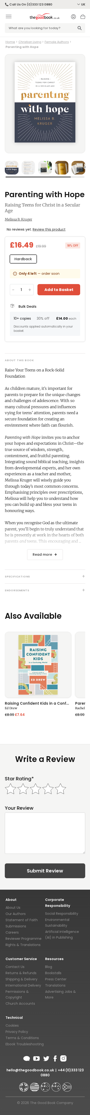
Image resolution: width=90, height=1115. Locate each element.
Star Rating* (19, 778)
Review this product (49, 229)
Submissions (16, 926)
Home (10, 42)
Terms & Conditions (22, 1038)
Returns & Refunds (21, 973)
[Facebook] (55, 1057)
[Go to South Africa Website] (67, 1085)
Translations (55, 985)
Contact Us (15, 966)
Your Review (19, 808)
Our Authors (16, 913)
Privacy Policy (17, 1031)
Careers (12, 932)
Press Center (55, 979)
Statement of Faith (22, 920)
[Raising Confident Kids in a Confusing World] (38, 665)
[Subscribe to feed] (26, 1057)
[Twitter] (46, 1057)
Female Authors (57, 42)
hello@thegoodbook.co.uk (30, 1070)
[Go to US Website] (35, 1085)
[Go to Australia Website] (46, 1085)
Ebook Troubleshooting (25, 1044)
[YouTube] (36, 1057)
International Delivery (23, 985)
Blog (48, 966)
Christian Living (29, 42)
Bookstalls (53, 973)
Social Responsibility (61, 913)
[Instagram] (63, 1057)
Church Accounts (20, 1003)
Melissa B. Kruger (18, 219)
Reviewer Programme (24, 938)
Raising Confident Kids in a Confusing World (38, 704)
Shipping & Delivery (21, 979)
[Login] (73, 17)
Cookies (12, 1025)
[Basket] (82, 18)
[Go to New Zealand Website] (57, 1085)
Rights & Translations (23, 944)
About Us (13, 907)
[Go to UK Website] (24, 1085)
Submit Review (45, 870)
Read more (42, 554)
